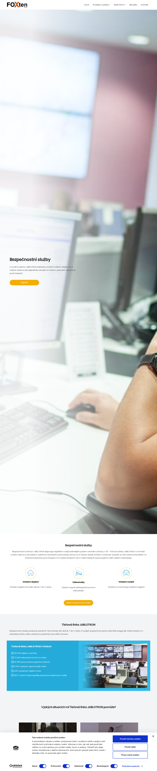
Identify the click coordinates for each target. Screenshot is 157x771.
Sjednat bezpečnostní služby (78, 603)
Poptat (24, 282)
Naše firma (119, 4)
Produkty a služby (101, 4)
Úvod (86, 4)
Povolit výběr (130, 747)
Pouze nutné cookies (130, 755)
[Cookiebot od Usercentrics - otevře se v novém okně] (16, 766)
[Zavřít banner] (153, 736)
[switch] (66, 766)
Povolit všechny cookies (130, 739)
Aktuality (133, 4)
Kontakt (144, 4)
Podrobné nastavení (130, 766)
